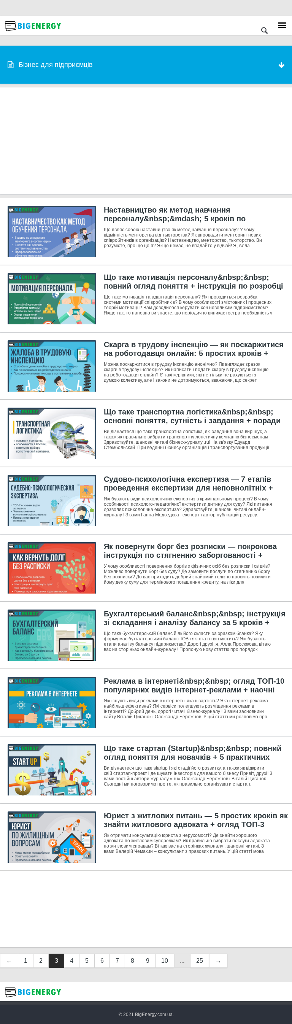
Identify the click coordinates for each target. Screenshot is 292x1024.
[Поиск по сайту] (264, 32)
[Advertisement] (146, 140)
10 (164, 960)
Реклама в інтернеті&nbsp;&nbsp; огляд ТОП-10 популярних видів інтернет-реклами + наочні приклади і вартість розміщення (194, 690)
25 (199, 960)
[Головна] (33, 33)
